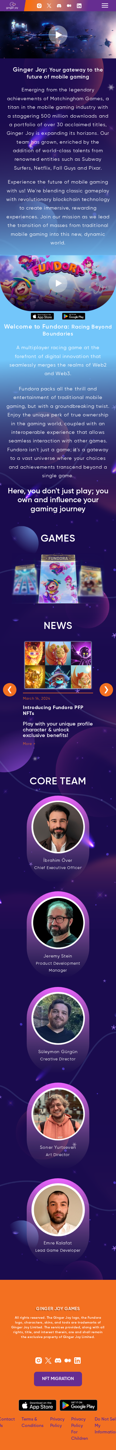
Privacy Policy (57, 1422)
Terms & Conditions (32, 1422)
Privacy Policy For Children (79, 1429)
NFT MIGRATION (58, 1379)
